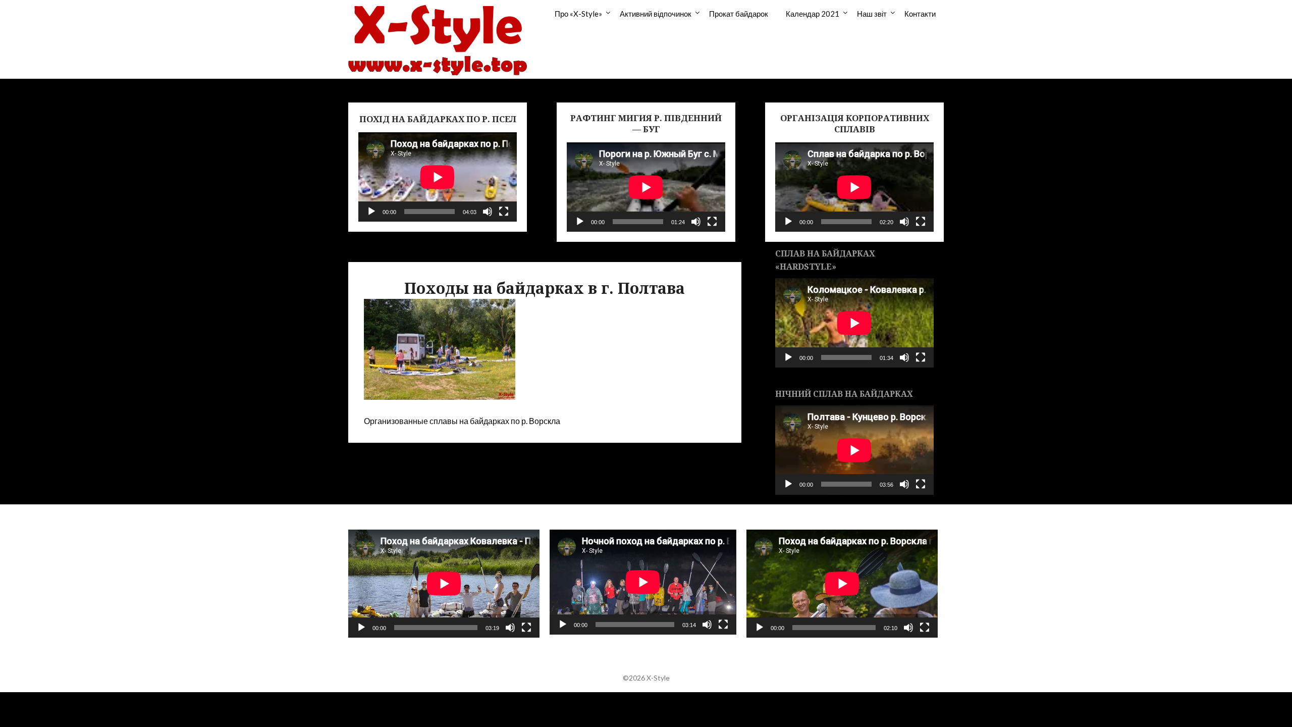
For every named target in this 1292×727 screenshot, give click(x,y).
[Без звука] (487, 211)
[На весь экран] (504, 211)
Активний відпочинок (655, 13)
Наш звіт (872, 13)
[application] (437, 177)
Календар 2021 (812, 13)
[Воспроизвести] (371, 211)
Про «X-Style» (578, 13)
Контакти (920, 13)
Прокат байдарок (738, 13)
